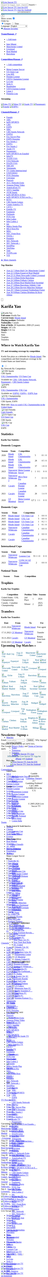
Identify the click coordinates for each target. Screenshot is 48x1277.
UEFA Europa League (15, 89)
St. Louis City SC (20, 976)
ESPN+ (15, 1114)
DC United (18, 945)
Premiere (15, 1209)
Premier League (18, 799)
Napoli (14, 895)
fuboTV (15, 1126)
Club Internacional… (22, 928)
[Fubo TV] (6, 104)
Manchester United (20, 874)
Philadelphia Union (23, 954)
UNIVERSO (17, 1143)
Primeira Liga (17, 811)
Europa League (18, 794)
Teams (9, 853)
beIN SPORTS (18, 1093)
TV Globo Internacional (16, 170)
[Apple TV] (27, 104)
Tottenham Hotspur (20, 876)
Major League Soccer (21, 776)
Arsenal (15, 864)
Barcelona (16, 881)
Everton (15, 878)
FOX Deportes (18, 1146)
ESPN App (32, 393)
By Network (6, 368)
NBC (14, 1100)
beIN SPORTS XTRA (21, 1165)
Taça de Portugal (19, 816)
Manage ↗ (12, 34)
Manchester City (19, 871)
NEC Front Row (19, 1204)
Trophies (4, 337)
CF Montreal (12, 500)
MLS (8, 1252)
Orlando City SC (22, 947)
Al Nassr (15, 912)
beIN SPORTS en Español (17, 153)
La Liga (15, 801)
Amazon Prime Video (21, 1156)
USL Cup (23, 390)
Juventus (15, 888)
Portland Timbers (20, 983)
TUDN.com (17, 1223)
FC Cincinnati (19, 935)
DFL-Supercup (18, 813)
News (8, 1235)
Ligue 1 (15, 809)
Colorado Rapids (20, 979)
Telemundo (16, 1139)
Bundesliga (16, 806)
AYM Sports (17, 1163)
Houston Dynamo (21, 964)
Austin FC (19, 995)
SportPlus (16, 1216)
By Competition (19, 368)
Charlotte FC (18, 937)
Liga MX (16, 834)
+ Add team (11, 39)
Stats (3, 335)
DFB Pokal (16, 818)
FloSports (16, 1185)
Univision (16, 1148)
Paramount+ (17, 1122)
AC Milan (16, 893)
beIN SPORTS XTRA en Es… (19, 197)
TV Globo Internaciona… (23, 1141)
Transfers (5, 339)
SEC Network (18, 1211)
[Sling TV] (17, 104)
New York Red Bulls (22, 942)
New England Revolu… (23, 933)
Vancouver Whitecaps (12, 471)
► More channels (8, 260)
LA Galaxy (19, 986)
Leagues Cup (17, 831)
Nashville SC (19, 925)
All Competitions (13, 849)
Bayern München (19, 903)
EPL (8, 1256)
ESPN (14, 1097)
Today (14, 748)
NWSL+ (15, 1206)
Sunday (15, 755)
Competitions (7, 59)
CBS (14, 1095)
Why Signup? (41, 740)
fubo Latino (17, 1189)
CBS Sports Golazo (20, 1172)
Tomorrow (16, 750)
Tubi (14, 1221)
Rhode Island (20, 318)
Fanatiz (15, 1088)
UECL (9, 1247)
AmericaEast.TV (19, 1158)
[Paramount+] (39, 104)
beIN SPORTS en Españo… (24, 1124)
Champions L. (12, 1242)
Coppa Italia (17, 821)
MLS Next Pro (18, 1199)
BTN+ (14, 1170)
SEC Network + (18, 1214)
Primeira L (10, 1269)
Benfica (15, 898)
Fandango (16, 1182)
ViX (13, 1226)
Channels (10, 1007)
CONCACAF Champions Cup (25, 562)
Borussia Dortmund (20, 905)
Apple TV (16, 1119)
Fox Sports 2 (17, 1117)
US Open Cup (18, 779)
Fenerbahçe (16, 910)
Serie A (15, 804)
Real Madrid (17, 883)
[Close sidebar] (2, 299)
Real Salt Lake (19, 981)
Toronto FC (19, 949)
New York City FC (21, 940)
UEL (8, 1244)
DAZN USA (17, 1134)
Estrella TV (16, 1180)
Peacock (15, 1151)
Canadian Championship (27, 528)
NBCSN (15, 1136)
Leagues (9, 766)
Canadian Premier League (22, 485)
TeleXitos (16, 1219)
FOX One (16, 1187)
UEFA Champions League (17, 79)
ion (13, 1194)
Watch (3, 332)
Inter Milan (16, 891)
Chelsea (15, 866)
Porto (14, 900)
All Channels (11, 1230)
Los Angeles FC (20, 969)
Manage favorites (10, 28)
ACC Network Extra (20, 1153)
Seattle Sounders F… (23, 991)
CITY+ (15, 1177)
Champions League (20, 792)
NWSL (15, 781)
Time (16, 23)
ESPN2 (15, 1105)
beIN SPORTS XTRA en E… (24, 1168)
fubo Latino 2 (17, 1192)
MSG (14, 1202)
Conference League (20, 796)
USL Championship (9, 376)
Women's (10, 1237)
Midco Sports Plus (19, 1197)
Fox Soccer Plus (18, 1107)
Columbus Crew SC (23, 952)
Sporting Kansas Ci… (24, 998)
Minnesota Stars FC (22, 988)
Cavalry (11, 486)
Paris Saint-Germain (20, 907)
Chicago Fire (18, 930)
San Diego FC (21, 993)
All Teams (10, 1002)
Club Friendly (17, 844)
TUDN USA (17, 1129)
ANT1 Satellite (18, 1160)
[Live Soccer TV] (9, 2)
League (7, 23)
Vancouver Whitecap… (23, 966)
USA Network (18, 1131)
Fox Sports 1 (17, 1112)
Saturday (15, 753)
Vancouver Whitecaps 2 (12, 478)
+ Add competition (14, 64)
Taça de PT (11, 1273)
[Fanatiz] (5, 107)
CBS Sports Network (21, 1102)
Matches (9, 737)
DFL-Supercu (12, 1271)
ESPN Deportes (18, 1109)
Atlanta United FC (22, 959)
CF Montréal (20, 957)
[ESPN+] (14, 107)
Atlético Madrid (18, 886)
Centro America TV (20, 1175)
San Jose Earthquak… (22, 971)
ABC (14, 1090)
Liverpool (16, 869)
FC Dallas (17, 974)
